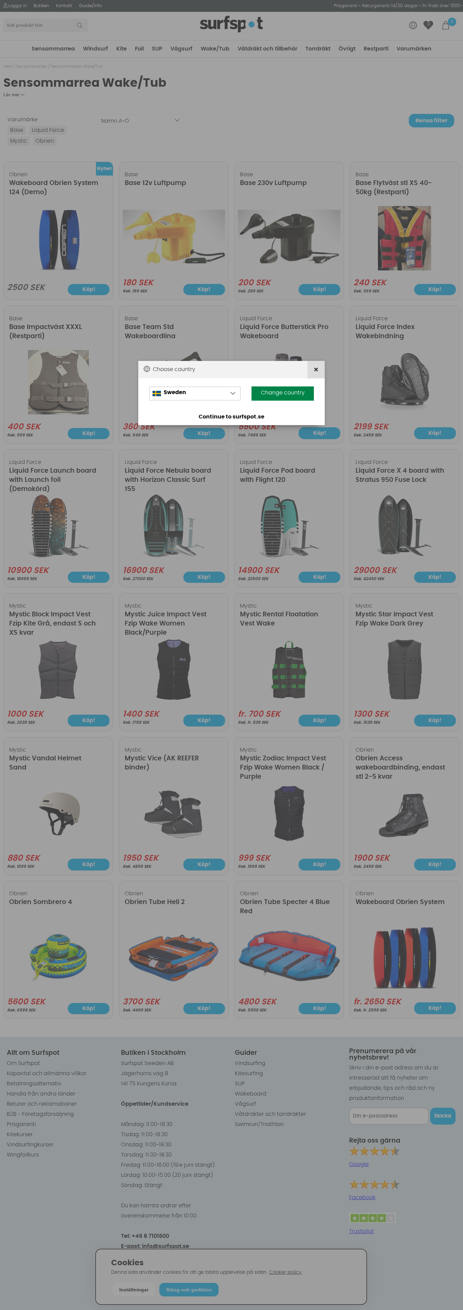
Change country (283, 392)
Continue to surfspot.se (231, 416)
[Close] (316, 369)
